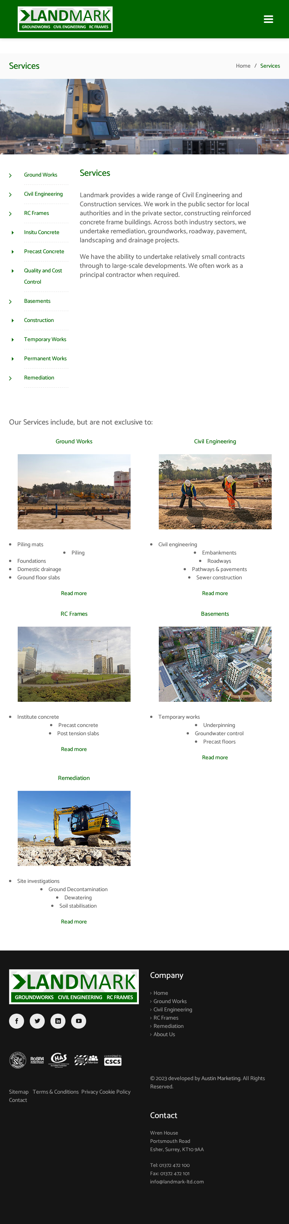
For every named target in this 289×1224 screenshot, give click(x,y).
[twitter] (37, 1021)
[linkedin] (57, 1021)
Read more (74, 593)
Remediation (169, 1026)
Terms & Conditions (56, 1092)
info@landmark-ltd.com (177, 1182)
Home (243, 66)
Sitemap (19, 1092)
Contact (18, 1100)
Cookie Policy (115, 1092)
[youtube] (78, 1021)
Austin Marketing (220, 1078)
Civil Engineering (173, 1009)
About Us (164, 1034)
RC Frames (166, 1018)
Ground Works (170, 1001)
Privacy (90, 1092)
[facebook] (16, 1021)
